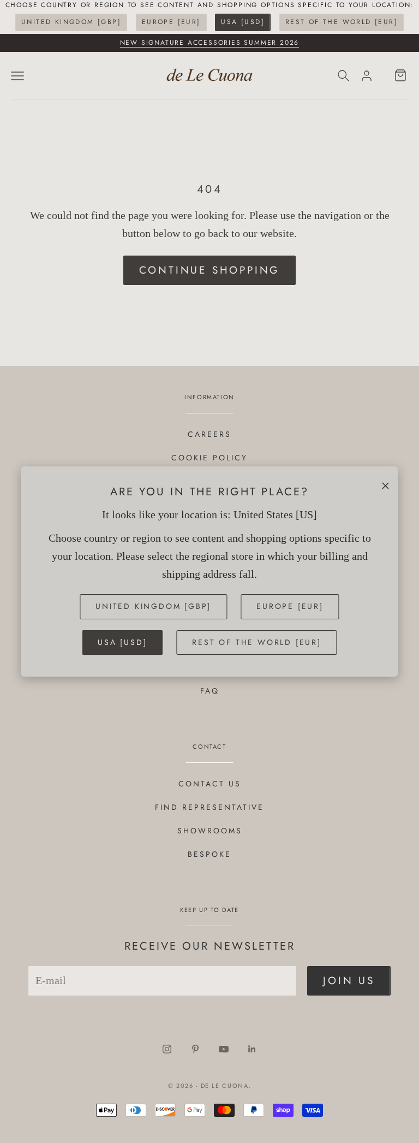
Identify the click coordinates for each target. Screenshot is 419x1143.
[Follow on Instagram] (166, 1049)
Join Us (349, 980)
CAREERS (209, 434)
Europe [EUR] (171, 22)
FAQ (209, 690)
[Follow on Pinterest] (195, 1049)
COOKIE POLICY (209, 457)
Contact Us (209, 783)
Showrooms (209, 830)
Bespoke (209, 854)
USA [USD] (243, 22)
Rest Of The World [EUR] (341, 22)
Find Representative (209, 807)
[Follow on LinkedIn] (252, 1049)
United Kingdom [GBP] (71, 22)
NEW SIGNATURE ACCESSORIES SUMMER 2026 (210, 43)
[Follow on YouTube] (223, 1049)
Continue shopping (209, 270)
